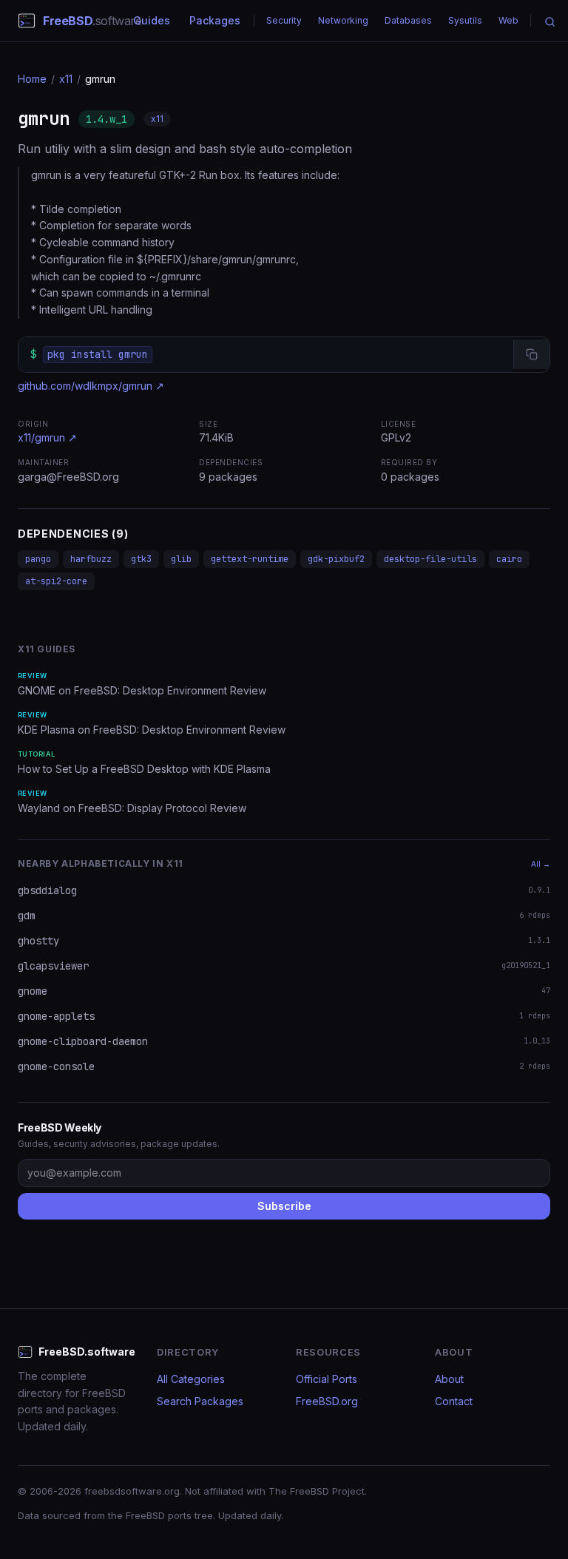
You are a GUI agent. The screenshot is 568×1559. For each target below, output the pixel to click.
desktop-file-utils (430, 559)
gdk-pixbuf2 (336, 559)
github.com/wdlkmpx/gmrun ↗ (91, 385)
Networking (343, 20)
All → (540, 863)
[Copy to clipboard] (531, 354)
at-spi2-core (56, 581)
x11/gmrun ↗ (47, 437)
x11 (65, 78)
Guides (151, 20)
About (449, 1379)
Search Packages (200, 1401)
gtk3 (141, 559)
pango (38, 559)
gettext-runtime (249, 559)
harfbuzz (91, 559)
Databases (408, 20)
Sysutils (465, 20)
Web (508, 20)
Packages (214, 20)
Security (284, 20)
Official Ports (326, 1379)
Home (32, 78)
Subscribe (284, 1206)
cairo (509, 559)
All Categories (191, 1379)
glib (181, 559)
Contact (454, 1401)
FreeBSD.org (327, 1401)
